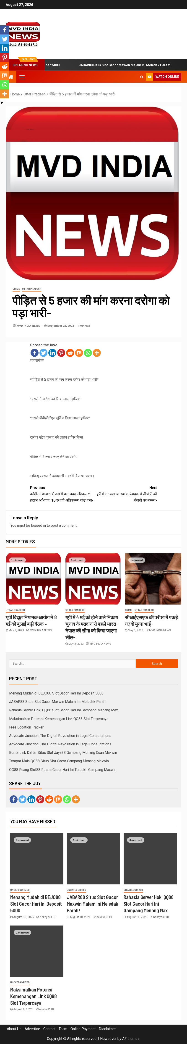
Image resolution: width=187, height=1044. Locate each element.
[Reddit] (70, 353)
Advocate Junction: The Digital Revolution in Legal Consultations (60, 736)
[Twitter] (43, 353)
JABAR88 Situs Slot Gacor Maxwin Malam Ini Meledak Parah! (112, 65)
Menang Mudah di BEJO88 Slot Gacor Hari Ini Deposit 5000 (56, 693)
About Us (14, 1029)
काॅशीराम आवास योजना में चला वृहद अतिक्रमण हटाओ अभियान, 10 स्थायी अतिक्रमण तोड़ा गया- (62, 494)
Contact (49, 1029)
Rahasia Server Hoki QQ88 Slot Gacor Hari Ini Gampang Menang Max (63, 710)
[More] (97, 353)
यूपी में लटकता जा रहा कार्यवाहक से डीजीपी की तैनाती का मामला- (126, 494)
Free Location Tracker (26, 727)
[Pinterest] (61, 353)
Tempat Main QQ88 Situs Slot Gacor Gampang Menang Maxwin (59, 761)
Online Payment (83, 1029)
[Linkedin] (52, 353)
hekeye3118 (47, 917)
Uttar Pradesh (31, 289)
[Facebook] (35, 353)
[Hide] (2, 103)
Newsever (108, 1038)
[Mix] (79, 353)
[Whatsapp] (88, 353)
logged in (38, 525)
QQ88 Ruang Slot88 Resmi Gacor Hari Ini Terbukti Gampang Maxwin (62, 770)
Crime (16, 289)
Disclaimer (107, 1029)
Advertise (32, 1029)
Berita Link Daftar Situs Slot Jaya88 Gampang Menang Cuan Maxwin (63, 752)
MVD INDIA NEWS (29, 325)
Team (63, 1029)
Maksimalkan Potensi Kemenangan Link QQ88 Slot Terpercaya (58, 719)
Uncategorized (20, 890)
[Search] (142, 77)
